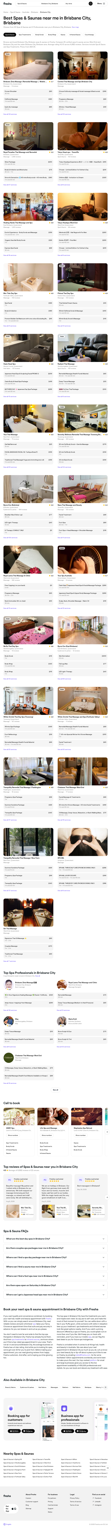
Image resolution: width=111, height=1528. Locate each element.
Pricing (50, 1501)
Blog (27, 1505)
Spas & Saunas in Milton (69, 1459)
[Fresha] (7, 3)
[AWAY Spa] (19, 1132)
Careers (28, 1498)
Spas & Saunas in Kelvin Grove (71, 1473)
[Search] (90, 3)
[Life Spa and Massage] (52, 1132)
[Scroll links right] (107, 1468)
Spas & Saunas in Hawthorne (70, 1463)
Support (50, 1508)
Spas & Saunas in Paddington (70, 1470)
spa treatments (18, 1339)
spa (34, 1324)
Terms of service (75, 1501)
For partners (52, 1498)
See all (55, 1090)
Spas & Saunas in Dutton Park (42, 1477)
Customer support (32, 1501)
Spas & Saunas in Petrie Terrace (43, 1473)
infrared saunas (33, 1339)
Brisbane (34, 12)
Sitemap (28, 1508)
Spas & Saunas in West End (42, 1463)
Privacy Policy (74, 1498)
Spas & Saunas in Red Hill (69, 1477)
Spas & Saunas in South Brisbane (14, 1466)
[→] (107, 1132)
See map (75, 27)
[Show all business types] (106, 1387)
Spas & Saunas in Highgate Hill (43, 1470)
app (89, 1337)
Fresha (48, 1319)
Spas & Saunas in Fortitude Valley (14, 1477)
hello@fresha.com (83, 1355)
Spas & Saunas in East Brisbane (43, 1466)
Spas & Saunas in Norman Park (71, 1466)
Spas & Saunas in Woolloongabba (14, 1463)
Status (50, 1512)
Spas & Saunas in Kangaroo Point (14, 1470)
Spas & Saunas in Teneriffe (41, 1459)
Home (5, 12)
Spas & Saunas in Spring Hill (12, 1459)
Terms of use (74, 1505)
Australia (25, 12)
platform (93, 1360)
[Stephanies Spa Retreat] (86, 1132)
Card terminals (53, 1505)
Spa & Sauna (15, 12)
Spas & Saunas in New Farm (12, 1473)
